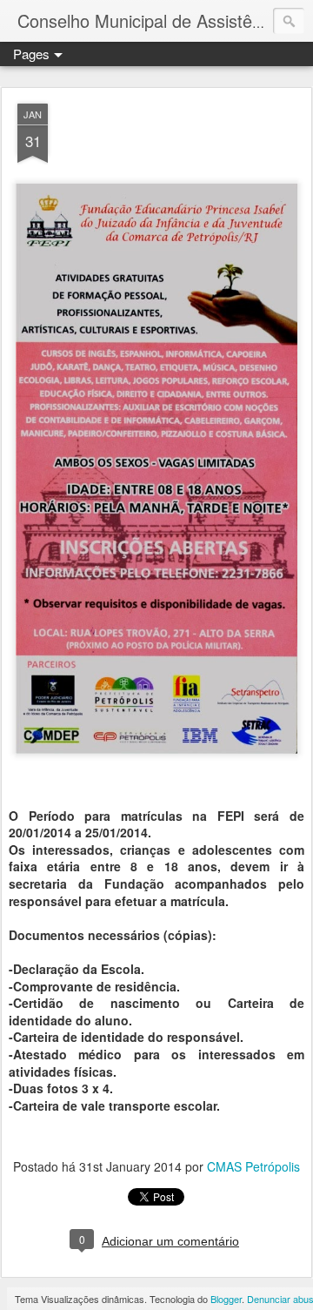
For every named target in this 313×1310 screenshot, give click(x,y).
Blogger (226, 1299)
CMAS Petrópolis (253, 1166)
